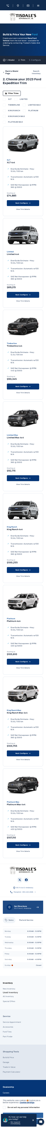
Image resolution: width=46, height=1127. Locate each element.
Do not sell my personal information (24, 1107)
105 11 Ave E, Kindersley (24, 888)
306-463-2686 (27, 892)
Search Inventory (36, 72)
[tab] (9, 920)
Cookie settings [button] (27, 1103)
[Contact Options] (28, 5)
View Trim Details (23, 209)
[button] (8, 5)
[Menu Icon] (38, 5)
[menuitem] (23, 992)
